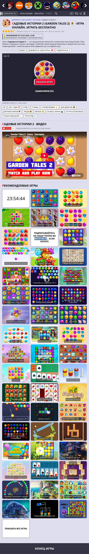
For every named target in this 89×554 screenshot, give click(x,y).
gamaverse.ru (9, 13)
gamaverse (16, 20)
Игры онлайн (26, 13)
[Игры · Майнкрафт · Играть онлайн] (38, 5)
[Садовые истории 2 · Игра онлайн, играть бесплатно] (44, 71)
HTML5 (26, 107)
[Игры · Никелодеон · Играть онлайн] (19, 5)
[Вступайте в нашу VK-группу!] (76, 15)
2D (4, 107)
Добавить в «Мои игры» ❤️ (40, 50)
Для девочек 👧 (68, 107)
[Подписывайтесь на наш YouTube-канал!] (72, 15)
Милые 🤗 (39, 111)
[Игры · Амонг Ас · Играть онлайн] (75, 5)
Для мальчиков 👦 (12, 111)
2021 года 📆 (14, 107)
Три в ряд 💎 (30, 116)
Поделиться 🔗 (63, 50)
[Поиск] (56, 13)
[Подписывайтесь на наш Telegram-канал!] (81, 15)
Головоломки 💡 (50, 107)
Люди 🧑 (28, 111)
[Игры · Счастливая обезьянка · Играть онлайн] (28, 5)
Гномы (35, 107)
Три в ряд (36, 20)
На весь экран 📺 (55, 111)
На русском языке (74, 111)
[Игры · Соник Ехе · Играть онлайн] (47, 5)
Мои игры (39, 13)
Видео (22, 50)
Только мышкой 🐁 (12, 116)
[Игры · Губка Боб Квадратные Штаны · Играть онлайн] (56, 5)
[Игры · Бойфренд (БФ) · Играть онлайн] (66, 5)
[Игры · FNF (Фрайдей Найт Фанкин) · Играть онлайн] (10, 5)
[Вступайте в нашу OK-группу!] (85, 15)
